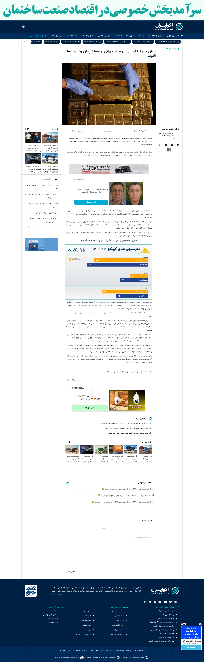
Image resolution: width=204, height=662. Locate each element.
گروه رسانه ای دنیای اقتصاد (164, 611)
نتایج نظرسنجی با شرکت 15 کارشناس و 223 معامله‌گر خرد (167, 135)
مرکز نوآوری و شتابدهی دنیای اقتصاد (161, 641)
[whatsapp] (160, 145)
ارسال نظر (71, 571)
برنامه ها (73, 36)
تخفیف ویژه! (90, 407)
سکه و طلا (170, 48)
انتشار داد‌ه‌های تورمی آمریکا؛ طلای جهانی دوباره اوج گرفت (129, 433)
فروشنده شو (191, 647)
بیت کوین (66, 42)
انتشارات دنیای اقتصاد (166, 637)
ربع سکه (127, 42)
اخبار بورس (87, 611)
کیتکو (143, 211)
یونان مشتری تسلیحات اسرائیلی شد (45, 213)
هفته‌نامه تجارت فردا (167, 634)
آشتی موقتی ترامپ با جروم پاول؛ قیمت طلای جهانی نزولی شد (127, 428)
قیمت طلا (147, 372)
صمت (121, 36)
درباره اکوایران (54, 618)
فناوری (131, 36)
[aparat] (149, 602)
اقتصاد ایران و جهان (175, 36)
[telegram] (172, 145)
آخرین (56, 179)
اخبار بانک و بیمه (118, 625)
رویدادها (54, 36)
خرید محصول (91, 202)
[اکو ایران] (169, 26)
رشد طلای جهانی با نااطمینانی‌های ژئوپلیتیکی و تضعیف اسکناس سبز (125, 423)
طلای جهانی (136, 372)
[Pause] (111, 408)
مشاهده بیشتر (31, 227)
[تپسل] (75, 179)
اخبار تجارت (87, 616)
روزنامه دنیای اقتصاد (167, 615)
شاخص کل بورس (41, 42)
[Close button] (200, 624)
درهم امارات (87, 42)
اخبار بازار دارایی (86, 620)
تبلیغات (56, 611)
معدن (100, 36)
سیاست (142, 36)
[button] (24, 41)
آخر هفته (88, 630)
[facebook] (166, 145)
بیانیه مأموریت (53, 622)
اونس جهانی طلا (112, 372)
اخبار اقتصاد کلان (118, 611)
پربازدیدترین (47, 179)
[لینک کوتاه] (78, 380)
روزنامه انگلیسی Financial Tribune (162, 622)
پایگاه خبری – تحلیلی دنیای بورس (162, 630)
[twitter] (178, 145)
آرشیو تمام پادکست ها (83, 635)
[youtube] (165, 602)
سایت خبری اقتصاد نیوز (165, 618)
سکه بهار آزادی (174, 42)
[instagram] (175, 602)
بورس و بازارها (156, 36)
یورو (107, 42)
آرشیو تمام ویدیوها (117, 635)
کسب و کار (109, 36)
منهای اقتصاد (87, 36)
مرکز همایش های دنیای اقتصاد (163, 626)
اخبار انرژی (120, 620)
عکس (62, 36)
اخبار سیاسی (87, 625)
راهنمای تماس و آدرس (51, 615)
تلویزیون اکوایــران (37, 36)
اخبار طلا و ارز (119, 616)
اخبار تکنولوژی (119, 630)
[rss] (145, 602)
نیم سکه (149, 42)
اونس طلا (125, 372)
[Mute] (114, 408)
